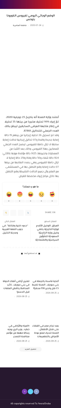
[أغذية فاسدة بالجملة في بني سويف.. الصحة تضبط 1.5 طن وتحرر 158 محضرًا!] (45, 268)
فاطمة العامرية (20, 26)
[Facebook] (28, 213)
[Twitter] (21, 213)
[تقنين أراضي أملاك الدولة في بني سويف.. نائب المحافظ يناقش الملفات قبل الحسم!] (15, 268)
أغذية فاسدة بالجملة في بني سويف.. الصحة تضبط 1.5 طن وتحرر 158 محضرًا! (45, 285)
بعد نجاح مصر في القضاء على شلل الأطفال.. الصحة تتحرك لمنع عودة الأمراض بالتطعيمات (45, 331)
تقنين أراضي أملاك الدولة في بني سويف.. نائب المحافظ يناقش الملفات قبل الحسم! (16, 287)
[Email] (6, 213)
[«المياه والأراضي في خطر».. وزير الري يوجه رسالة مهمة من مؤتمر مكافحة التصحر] (15, 312)
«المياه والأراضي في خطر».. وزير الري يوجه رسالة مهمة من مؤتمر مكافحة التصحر (17, 331)
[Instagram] (24, 391)
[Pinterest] (13, 213)
